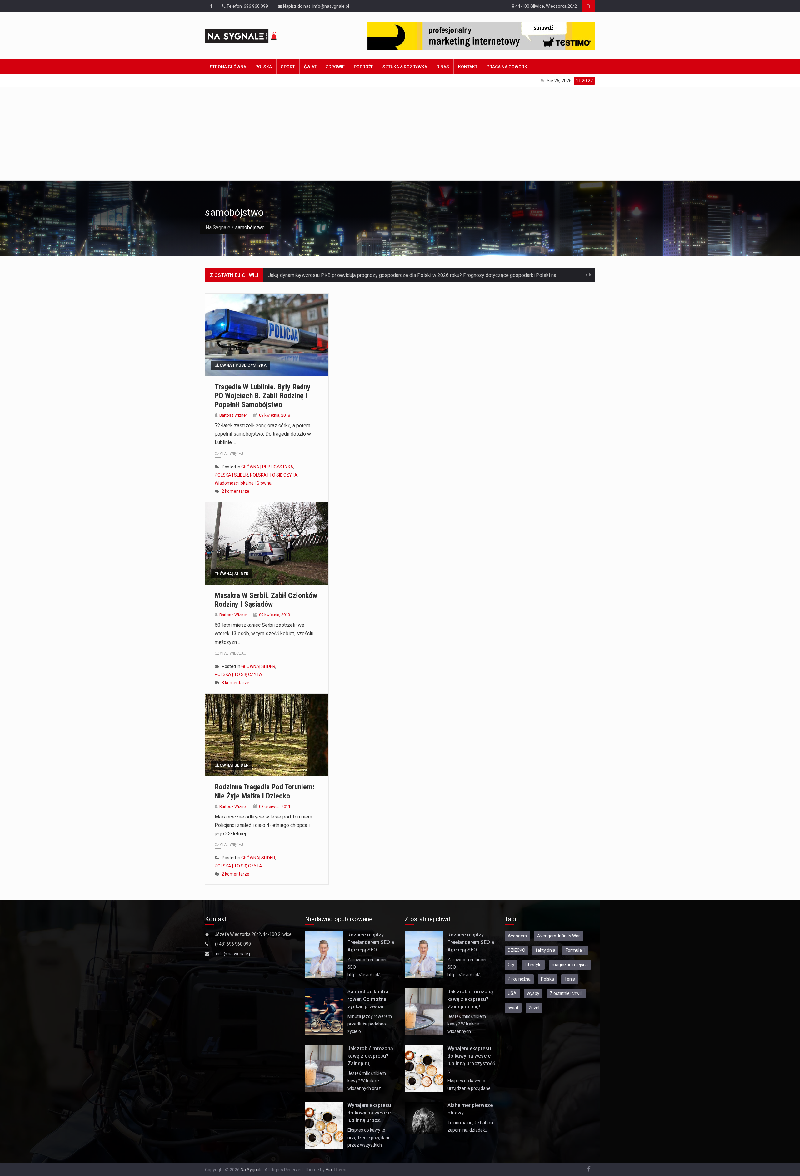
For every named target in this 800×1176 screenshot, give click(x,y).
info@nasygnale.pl (234, 953)
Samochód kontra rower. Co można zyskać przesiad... (368, 999)
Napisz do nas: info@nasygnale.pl (315, 6)
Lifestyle (533, 964)
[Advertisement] (400, 133)
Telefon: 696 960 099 (247, 6)
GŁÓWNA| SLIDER (231, 573)
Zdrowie (335, 66)
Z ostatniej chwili (566, 993)
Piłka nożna (519, 978)
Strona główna (228, 66)
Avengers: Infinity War (558, 935)
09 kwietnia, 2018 (274, 415)
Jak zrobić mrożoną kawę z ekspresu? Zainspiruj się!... (470, 999)
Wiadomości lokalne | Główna (243, 483)
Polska (263, 66)
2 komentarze (235, 491)
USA (512, 993)
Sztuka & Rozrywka (404, 66)
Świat (310, 66)
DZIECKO (516, 950)
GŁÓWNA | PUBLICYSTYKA (240, 365)
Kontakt (468, 66)
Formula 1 (575, 950)
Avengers (517, 935)
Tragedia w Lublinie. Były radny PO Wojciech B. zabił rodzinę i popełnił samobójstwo (263, 396)
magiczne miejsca (570, 964)
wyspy (533, 993)
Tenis (569, 978)
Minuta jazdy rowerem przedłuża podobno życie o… (370, 1024)
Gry (511, 964)
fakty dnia (545, 950)
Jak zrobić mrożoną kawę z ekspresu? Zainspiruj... (370, 1055)
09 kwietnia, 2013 (274, 614)
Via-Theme (337, 1169)
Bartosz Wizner (233, 415)
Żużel (534, 1007)
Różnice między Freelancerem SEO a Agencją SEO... (371, 942)
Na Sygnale (218, 227)
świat (513, 1007)
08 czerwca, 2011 (274, 806)
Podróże (363, 66)
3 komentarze (235, 682)
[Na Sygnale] (253, 36)
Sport (288, 66)
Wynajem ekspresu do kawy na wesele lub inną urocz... (369, 1112)
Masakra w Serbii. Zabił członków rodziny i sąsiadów (266, 600)
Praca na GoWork (507, 66)
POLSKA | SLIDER (231, 474)
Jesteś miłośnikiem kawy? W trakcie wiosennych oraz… (367, 1081)
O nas (442, 66)
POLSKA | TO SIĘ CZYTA (274, 474)
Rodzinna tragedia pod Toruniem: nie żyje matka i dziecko (265, 791)
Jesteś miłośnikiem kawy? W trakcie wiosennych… (467, 1024)
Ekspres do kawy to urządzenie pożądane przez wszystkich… (369, 1138)
